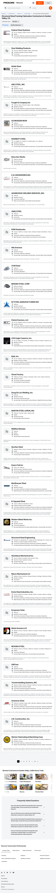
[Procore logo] (9, 3)
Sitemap (3, 886)
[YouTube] (13, 872)
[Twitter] (7, 872)
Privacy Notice (4, 878)
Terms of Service (4, 881)
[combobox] (40, 8)
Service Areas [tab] (37, 850)
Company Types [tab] (6, 850)
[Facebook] (4, 872)
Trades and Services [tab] (27, 850)
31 (35, 761)
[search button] (50, 8)
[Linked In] (1, 872)
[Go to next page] (38, 761)
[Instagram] (10, 872)
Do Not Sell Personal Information (7, 884)
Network (19, 2)
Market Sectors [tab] (16, 850)
